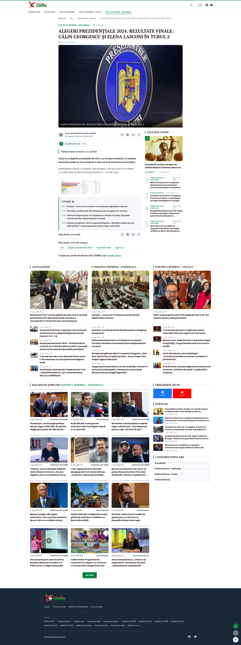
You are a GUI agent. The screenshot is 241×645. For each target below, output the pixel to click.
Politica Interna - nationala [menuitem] (119, 12)
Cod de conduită (97, 607)
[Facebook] (206, 5)
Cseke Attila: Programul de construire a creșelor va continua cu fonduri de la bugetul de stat (88, 562)
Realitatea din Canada (84, 625)
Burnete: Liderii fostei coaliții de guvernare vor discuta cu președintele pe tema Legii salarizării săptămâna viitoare (128, 519)
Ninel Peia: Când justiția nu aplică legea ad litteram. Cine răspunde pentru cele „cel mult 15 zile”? (129, 426)
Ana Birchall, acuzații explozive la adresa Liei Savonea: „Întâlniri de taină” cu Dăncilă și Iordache (187, 369)
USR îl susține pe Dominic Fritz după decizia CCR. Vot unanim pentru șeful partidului (181, 316)
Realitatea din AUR (94, 621)
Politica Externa (157, 193)
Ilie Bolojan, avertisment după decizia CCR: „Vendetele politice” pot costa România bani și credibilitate (63, 372)
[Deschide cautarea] (191, 5)
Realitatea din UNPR (129, 621)
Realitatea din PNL (177, 621)
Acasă (63, 18)
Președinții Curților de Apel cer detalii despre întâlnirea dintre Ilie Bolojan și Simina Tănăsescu (163, 167)
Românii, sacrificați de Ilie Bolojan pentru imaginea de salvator (97, 210)
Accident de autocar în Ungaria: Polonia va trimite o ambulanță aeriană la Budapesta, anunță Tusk (165, 199)
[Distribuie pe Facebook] (127, 135)
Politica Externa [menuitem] (67, 12)
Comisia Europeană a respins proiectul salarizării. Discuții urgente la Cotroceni (184, 332)
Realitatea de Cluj (134, 625)
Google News (114, 255)
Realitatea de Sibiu (101, 625)
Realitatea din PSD (50, 625)
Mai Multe (90, 575)
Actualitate (150, 172)
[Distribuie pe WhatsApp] (133, 135)
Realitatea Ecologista (111, 621)
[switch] (199, 5)
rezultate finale (104, 247)
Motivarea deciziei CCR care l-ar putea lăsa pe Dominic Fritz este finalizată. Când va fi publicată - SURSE (129, 473)
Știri (71, 18)
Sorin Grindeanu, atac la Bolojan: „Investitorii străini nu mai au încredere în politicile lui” (185, 356)
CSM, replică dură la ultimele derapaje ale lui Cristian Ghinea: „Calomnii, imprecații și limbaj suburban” (88, 473)
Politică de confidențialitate (78, 607)
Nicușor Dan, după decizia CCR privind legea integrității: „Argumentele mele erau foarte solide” (186, 343)
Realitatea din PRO (66, 625)
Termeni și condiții (59, 607)
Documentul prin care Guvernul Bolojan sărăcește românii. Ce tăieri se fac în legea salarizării (47, 562)
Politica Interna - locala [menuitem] (90, 12)
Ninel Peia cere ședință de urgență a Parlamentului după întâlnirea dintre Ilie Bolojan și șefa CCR (164, 230)
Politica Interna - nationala (86, 18)
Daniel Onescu (143, 510)
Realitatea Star (79, 621)
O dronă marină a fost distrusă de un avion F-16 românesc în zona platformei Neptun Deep (62, 359)
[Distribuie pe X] (138, 135)
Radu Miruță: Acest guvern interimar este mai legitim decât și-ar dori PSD (88, 426)
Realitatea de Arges (118, 625)
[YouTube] (211, 5)
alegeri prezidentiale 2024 (80, 247)
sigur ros (119, 247)
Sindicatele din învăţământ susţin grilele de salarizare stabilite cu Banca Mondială (89, 517)
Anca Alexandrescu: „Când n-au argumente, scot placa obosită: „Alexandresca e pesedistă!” (129, 562)
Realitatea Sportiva (64, 621)
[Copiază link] (122, 135)
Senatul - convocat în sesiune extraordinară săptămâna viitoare (97, 206)
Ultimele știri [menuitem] (34, 12)
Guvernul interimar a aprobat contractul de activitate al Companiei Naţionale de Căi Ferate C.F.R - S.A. (63, 333)
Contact (47, 607)
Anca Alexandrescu (141, 556)
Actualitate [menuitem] (49, 12)
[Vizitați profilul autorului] (61, 134)
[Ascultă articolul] (235, 626)
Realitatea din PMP (161, 621)
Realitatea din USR (145, 621)
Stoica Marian (103, 419)
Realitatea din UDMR (85, 133)
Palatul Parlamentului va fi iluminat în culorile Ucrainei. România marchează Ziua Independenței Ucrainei (98, 217)
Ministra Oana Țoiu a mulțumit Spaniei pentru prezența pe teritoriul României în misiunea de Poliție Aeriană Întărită (165, 186)
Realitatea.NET (49, 621)
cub (62, 247)
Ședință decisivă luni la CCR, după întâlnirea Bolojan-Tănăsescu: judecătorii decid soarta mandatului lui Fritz (166, 215)
